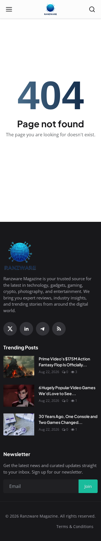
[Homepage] (50, 9)
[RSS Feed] (59, 329)
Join (88, 486)
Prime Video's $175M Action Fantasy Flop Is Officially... (64, 361)
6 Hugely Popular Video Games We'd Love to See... (67, 390)
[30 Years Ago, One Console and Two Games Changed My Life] (18, 424)
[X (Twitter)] (10, 329)
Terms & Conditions (74, 526)
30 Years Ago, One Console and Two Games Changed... (68, 419)
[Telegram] (42, 329)
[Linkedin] (26, 329)
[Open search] (92, 9)
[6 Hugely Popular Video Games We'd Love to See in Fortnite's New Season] (18, 396)
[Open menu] (9, 9)
